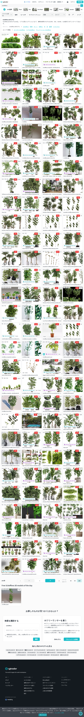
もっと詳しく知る (59, 712)
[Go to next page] (50, 580)
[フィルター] (69, 14)
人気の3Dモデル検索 (48, 688)
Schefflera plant (5, 604)
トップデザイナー (66, 680)
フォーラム (64, 685)
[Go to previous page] (29, 580)
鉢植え (41, 26)
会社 (6, 677)
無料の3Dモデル (28, 688)
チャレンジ (64, 682)
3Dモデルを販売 (46, 677)
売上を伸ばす (46, 680)
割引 (25, 693)
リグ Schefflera (30, 30)
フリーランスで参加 (48, 685)
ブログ (7, 680)
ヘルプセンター (9, 685)
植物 (31, 26)
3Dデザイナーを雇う (29, 685)
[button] (78, 5)
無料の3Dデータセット (30, 683)
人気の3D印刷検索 (47, 691)
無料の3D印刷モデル (29, 691)
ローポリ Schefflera (19, 30)
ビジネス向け (27, 680)
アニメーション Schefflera (43, 30)
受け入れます (43, 715)
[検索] (81, 5)
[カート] (67, 2)
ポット (36, 26)
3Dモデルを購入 (27, 677)
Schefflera (26, 26)
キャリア (7, 683)
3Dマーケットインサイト (49, 683)
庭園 (50, 26)
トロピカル (56, 26)
